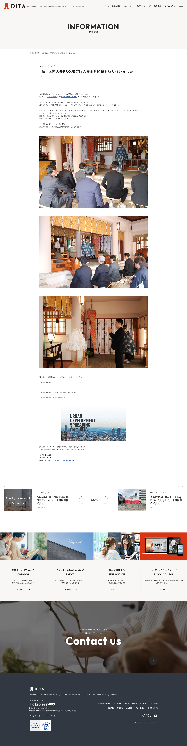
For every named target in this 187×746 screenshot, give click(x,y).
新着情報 (37, 53)
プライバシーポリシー (38, 716)
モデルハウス (170, 6)
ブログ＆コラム (153, 708)
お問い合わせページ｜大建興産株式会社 (61, 460)
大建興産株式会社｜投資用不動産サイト (53, 397)
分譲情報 (111, 708)
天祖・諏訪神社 (52, 97)
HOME (32, 53)
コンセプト (128, 6)
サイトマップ (50, 716)
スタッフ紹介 (140, 708)
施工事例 (157, 6)
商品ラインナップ (143, 6)
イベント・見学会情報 (112, 6)
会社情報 (129, 708)
